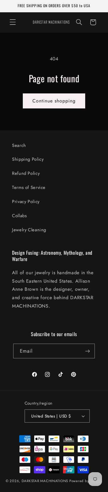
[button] (13, 22)
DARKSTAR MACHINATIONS (45, 480)
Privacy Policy (26, 201)
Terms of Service (29, 187)
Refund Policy (26, 173)
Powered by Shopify (85, 480)
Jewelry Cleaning (29, 229)
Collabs (19, 215)
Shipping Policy (28, 159)
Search (19, 145)
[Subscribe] (87, 351)
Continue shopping (54, 100)
